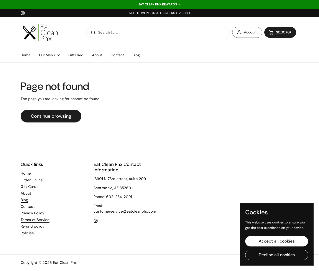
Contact (28, 206)
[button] (159, 4)
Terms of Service (35, 219)
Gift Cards (29, 186)
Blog (24, 199)
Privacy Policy (32, 213)
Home (26, 173)
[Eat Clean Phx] (40, 32)
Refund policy (32, 226)
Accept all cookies (277, 241)
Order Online (32, 180)
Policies (27, 233)
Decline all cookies (277, 255)
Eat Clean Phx (65, 262)
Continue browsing (51, 116)
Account (251, 32)
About (26, 193)
